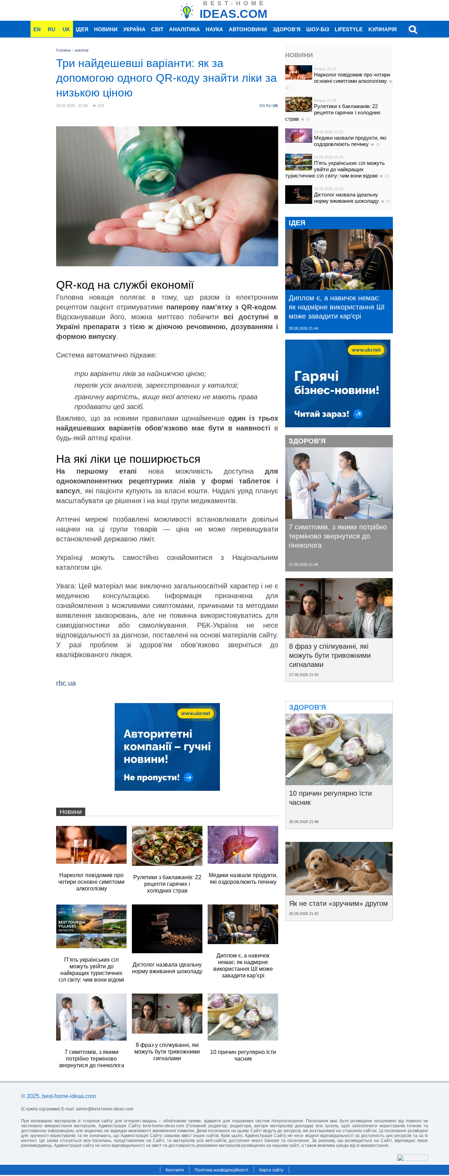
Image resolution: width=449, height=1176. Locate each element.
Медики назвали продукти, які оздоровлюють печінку (350, 141)
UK (66, 29)
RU (51, 29)
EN (37, 29)
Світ (157, 29)
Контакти (175, 1170)
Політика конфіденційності (221, 1170)
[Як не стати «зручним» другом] (339, 893)
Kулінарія (382, 29)
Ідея (82, 29)
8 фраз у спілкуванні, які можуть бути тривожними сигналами (330, 655)
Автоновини (248, 29)
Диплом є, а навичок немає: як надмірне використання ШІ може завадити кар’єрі (337, 307)
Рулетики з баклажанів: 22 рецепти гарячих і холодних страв (333, 112)
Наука (214, 29)
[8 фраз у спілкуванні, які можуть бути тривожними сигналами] (339, 636)
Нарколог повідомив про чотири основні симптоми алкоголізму (352, 78)
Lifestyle (349, 29)
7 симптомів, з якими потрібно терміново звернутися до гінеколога (338, 536)
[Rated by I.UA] (412, 1159)
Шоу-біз (317, 29)
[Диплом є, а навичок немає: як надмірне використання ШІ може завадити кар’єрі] (339, 287)
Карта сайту (271, 1170)
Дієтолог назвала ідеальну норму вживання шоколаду (347, 198)
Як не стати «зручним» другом (338, 903)
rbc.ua (66, 683)
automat (81, 50)
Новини (106, 29)
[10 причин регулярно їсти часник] (339, 783)
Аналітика (184, 29)
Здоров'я (287, 29)
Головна (63, 50)
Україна (134, 29)
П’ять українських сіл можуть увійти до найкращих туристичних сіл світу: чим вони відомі (335, 169)
